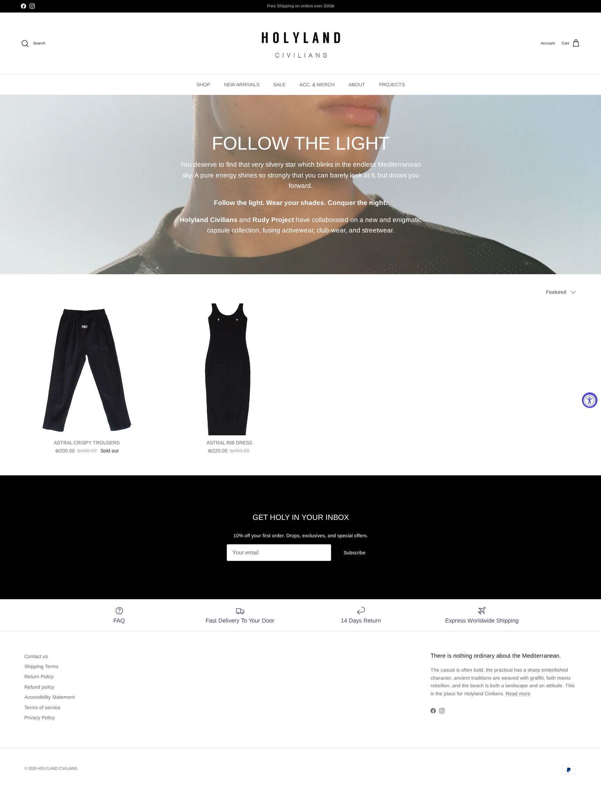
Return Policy (39, 676)
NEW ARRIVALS (241, 84)
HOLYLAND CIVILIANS (57, 768)
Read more (518, 693)
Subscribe (355, 552)
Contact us (36, 656)
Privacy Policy (39, 717)
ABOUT (356, 84)
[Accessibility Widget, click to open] (590, 400)
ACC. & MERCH (317, 84)
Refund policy (39, 687)
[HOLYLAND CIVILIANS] (300, 43)
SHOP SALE (287, 5)
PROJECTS (392, 84)
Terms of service (42, 707)
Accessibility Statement (49, 697)
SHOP (203, 84)
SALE (279, 84)
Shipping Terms (41, 666)
